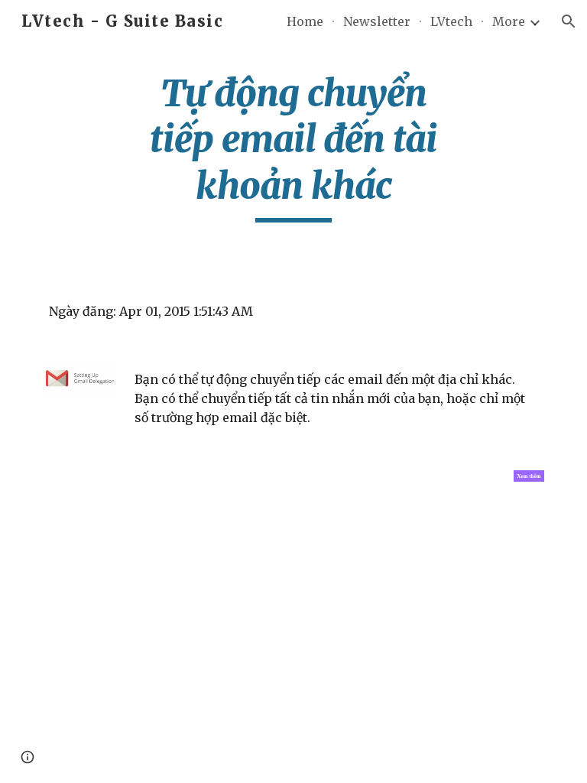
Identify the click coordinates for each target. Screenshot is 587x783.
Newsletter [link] (376, 21)
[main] (293, 146)
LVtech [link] (451, 21)
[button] (568, 21)
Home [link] (305, 21)
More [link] (508, 21)
